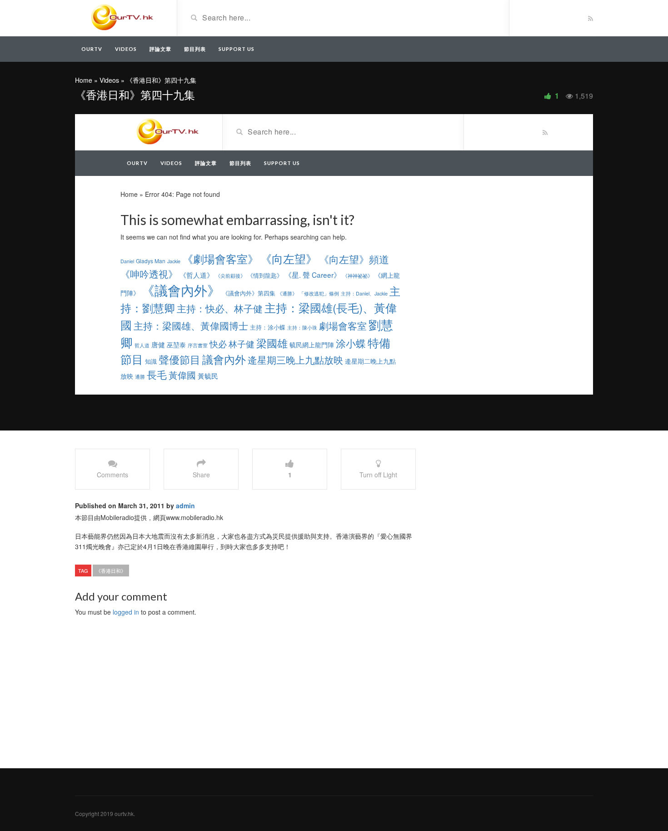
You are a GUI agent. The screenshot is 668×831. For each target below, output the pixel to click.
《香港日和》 (111, 570)
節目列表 (195, 49)
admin (185, 505)
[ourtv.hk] (122, 17)
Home (83, 80)
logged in (126, 611)
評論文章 (160, 49)
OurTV (91, 49)
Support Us (236, 49)
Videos (126, 49)
